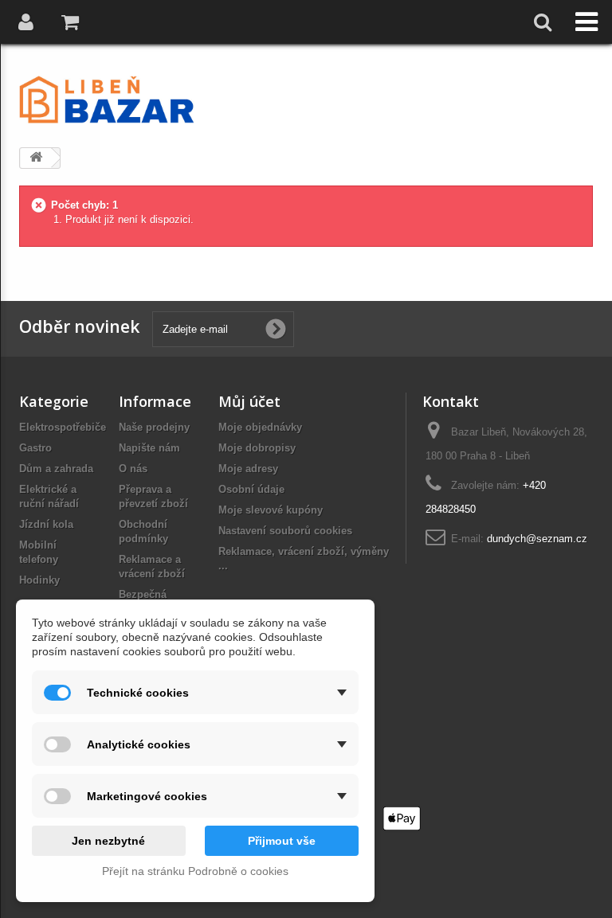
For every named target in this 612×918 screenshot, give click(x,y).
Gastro (35, 448)
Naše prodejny (154, 427)
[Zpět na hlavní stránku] (36, 158)
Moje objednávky (260, 427)
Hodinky (39, 580)
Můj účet (249, 401)
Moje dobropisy (257, 448)
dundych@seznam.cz (537, 539)
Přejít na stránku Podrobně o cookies (195, 871)
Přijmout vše (282, 840)
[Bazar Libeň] (106, 99)
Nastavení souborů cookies (285, 531)
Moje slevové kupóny (270, 510)
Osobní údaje (251, 489)
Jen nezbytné (108, 840)
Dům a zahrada (56, 469)
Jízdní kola (46, 524)
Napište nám (149, 448)
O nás (133, 469)
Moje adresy (248, 469)
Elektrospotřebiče (62, 427)
